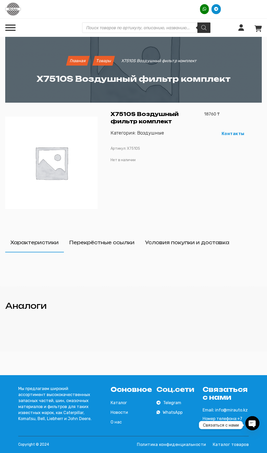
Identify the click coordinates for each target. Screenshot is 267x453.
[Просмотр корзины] (258, 29)
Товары (104, 60)
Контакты (233, 133)
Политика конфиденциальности (171, 444)
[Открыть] (10, 28)
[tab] (34, 242)
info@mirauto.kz (231, 410)
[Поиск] (203, 27)
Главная (78, 60)
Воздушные (150, 133)
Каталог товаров (231, 444)
